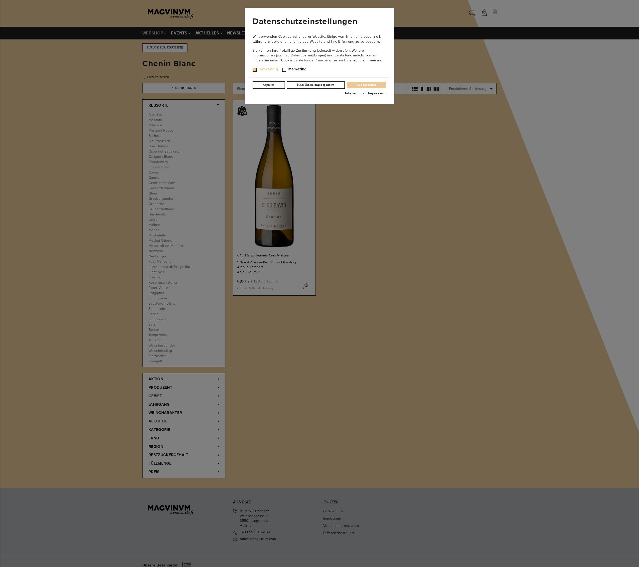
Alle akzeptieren (366, 85)
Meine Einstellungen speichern (315, 85)
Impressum (377, 93)
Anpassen (268, 85)
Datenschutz (354, 93)
